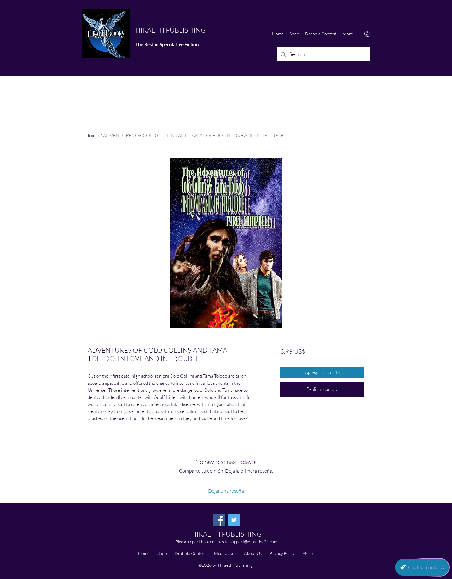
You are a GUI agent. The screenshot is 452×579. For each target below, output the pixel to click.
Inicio (93, 135)
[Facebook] (219, 520)
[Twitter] (234, 520)
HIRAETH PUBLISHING (170, 30)
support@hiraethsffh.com (253, 541)
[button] (367, 34)
